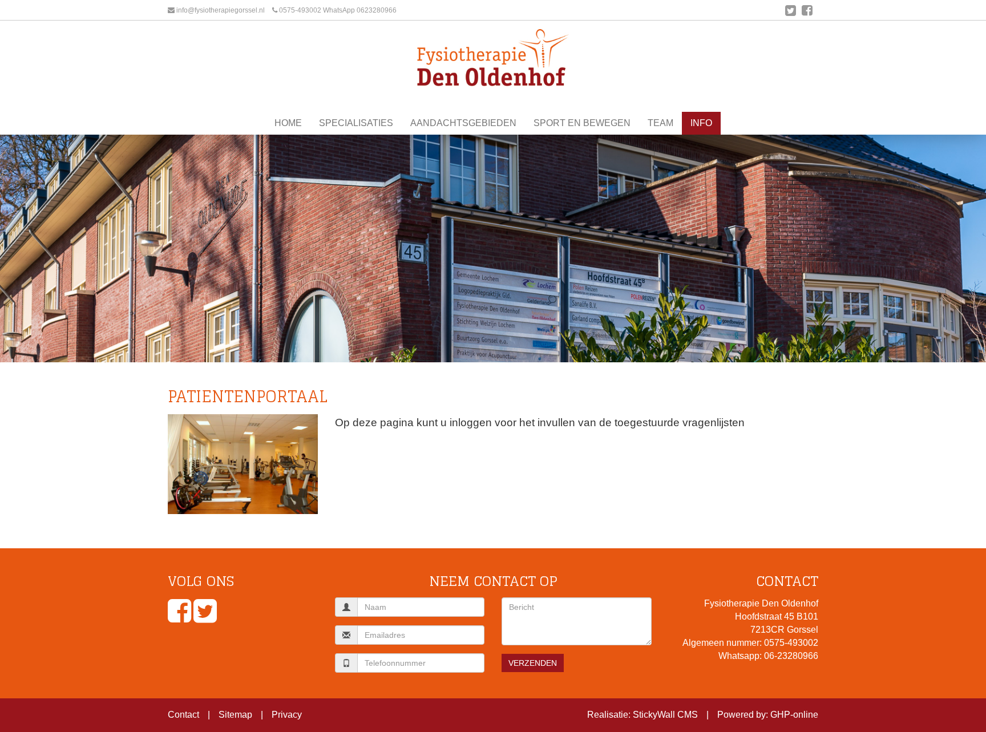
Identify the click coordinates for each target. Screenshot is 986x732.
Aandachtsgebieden (463, 123)
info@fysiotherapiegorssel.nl (220, 10)
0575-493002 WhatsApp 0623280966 (338, 10)
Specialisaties (356, 123)
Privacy (287, 714)
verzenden (532, 663)
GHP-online (794, 714)
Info (701, 123)
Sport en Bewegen (582, 123)
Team (660, 123)
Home (288, 123)
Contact (183, 714)
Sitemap (235, 714)
